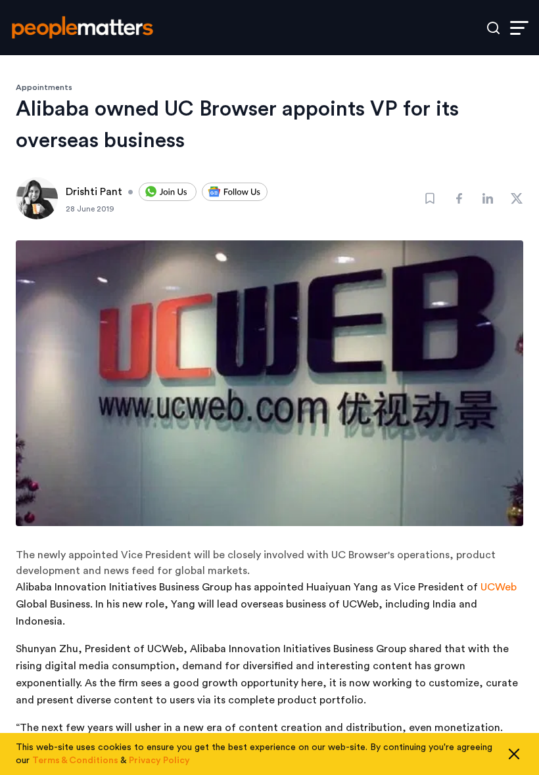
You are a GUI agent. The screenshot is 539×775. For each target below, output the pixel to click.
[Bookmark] (429, 198)
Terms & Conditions (75, 760)
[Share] (458, 198)
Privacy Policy (159, 760)
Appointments (44, 87)
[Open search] (493, 28)
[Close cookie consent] (514, 754)
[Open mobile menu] (519, 28)
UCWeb (498, 587)
